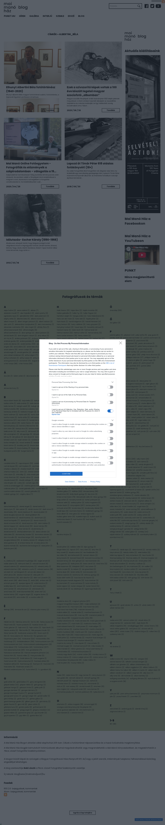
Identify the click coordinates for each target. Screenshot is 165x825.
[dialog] (82, 412)
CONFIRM (66, 474)
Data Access (82, 481)
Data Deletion (70, 481)
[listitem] (82, 382)
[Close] (121, 343)
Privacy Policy (95, 481)
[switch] (110, 387)
